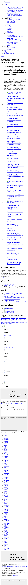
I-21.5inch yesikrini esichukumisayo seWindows (13, 153)
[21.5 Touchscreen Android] (15, 221)
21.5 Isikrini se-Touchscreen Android (13, 225)
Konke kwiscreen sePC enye (18, 319)
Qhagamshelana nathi (9, 53)
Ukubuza (3, 277)
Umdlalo (9, 24)
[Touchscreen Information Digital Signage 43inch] (15, 93)
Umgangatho (10, 38)
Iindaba (5, 50)
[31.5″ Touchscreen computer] (15, 230)
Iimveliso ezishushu (5, 318)
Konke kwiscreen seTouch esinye (15, 11)
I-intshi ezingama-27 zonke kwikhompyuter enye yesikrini (15, 196)
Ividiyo (8, 45)
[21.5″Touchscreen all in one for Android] (15, 138)
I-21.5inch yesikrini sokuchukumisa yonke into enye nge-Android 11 (15, 165)
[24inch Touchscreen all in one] (15, 172)
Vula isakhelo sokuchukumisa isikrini (16, 7)
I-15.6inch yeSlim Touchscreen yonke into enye (14, 109)
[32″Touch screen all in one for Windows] (15, 202)
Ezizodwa (9, 17)
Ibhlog (5, 52)
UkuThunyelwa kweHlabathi (14, 40)
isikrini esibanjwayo (5, 320)
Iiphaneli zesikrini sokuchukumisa (15, 15)
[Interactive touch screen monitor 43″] (15, 239)
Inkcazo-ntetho (10, 28)
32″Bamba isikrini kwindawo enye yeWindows (13, 207)
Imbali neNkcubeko (12, 39)
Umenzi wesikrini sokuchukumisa (15, 36)
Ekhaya (5, 4)
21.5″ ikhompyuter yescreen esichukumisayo (15, 254)
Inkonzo (9, 49)
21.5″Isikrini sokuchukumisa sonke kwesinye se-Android (14, 142)
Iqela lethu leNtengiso (12, 42)
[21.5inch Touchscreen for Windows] (15, 149)
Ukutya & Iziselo (11, 21)
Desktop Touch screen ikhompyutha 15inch (14, 263)
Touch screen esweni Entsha (14, 8)
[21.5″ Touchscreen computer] (15, 250)
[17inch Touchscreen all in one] (15, 115)
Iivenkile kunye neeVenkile (13, 20)
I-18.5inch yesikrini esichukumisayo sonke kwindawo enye (14, 132)
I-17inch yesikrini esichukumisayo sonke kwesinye (14, 119)
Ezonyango (9, 31)
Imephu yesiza (14, 318)
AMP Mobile (22, 318)
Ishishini (9, 29)
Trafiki (8, 25)
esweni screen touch (5, 319)
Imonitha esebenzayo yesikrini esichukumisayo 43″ (15, 243)
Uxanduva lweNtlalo (12, 43)
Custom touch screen (9, 300)
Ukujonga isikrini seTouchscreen (15, 10)
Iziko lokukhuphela (11, 47)
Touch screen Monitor (9, 296)
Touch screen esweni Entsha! (11, 294)
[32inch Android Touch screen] (15, 212)
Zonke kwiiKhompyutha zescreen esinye (15, 322)
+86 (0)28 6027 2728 (9, 284)
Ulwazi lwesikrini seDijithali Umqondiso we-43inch (15, 98)
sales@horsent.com (8, 285)
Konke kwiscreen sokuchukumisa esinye (14, 297)
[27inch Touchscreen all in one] (15, 182)
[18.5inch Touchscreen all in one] (15, 127)
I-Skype (6, 359)
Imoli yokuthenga (11, 22)
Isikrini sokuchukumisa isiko (14, 14)
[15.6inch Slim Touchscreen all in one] (15, 104)
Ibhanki (9, 26)
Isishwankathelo (11, 35)
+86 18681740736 (8, 335)
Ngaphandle (10, 32)
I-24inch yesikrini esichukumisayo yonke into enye (15, 176)
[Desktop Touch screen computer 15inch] (15, 259)
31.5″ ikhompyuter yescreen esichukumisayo (15, 234)
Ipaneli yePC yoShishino (13, 13)
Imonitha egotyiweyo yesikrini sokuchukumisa (15, 301)
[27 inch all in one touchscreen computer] (15, 191)
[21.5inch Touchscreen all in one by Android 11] (15, 161)
